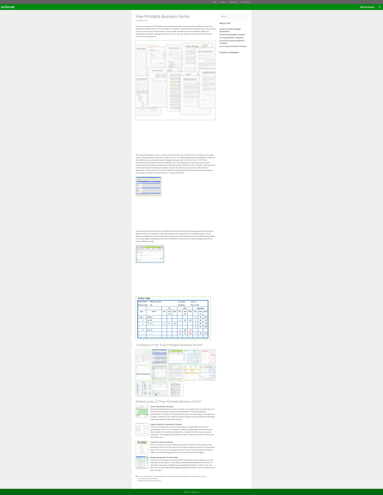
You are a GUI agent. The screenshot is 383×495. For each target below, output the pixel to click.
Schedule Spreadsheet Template (232, 34)
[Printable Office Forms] (159, 389)
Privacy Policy (245, 2)
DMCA (215, 2)
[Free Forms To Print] (159, 373)
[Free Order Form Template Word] (175, 373)
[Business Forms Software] (173, 339)
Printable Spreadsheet (173, 476)
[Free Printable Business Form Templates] (191, 373)
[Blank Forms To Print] (175, 119)
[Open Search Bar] (379, 7)
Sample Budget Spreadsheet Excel (149, 481)
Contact (223, 2)
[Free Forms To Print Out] (143, 373)
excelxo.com (8, 7)
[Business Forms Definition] (148, 195)
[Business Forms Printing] (150, 262)
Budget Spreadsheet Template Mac (164, 457)
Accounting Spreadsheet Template (233, 46)
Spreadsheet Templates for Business (194, 476)
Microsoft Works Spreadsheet (148, 479)
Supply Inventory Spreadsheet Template (166, 424)
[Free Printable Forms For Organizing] (207, 373)
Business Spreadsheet (145, 476)
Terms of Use (233, 2)
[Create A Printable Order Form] (207, 356)
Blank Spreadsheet (367, 6)
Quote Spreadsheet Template (161, 406)
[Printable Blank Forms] (143, 389)
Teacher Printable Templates (161, 442)
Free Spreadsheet (159, 476)
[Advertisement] (175, 137)
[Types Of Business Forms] (175, 389)
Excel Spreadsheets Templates (231, 37)
